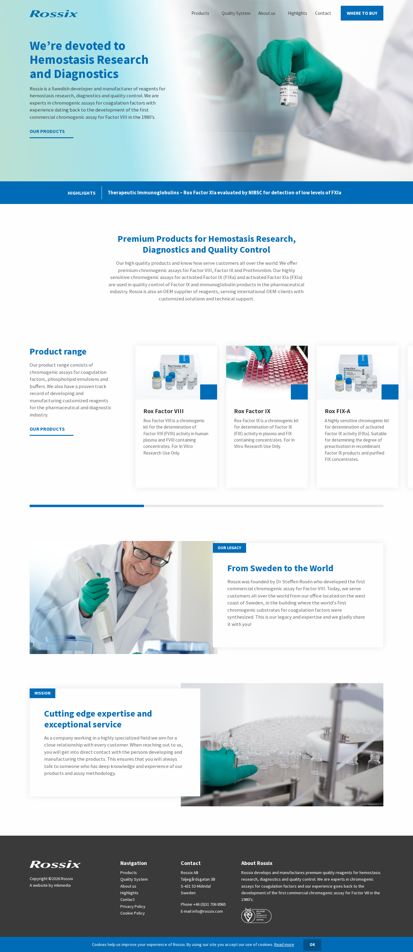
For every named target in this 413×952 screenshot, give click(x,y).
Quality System (134, 879)
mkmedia (62, 885)
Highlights (129, 892)
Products (128, 872)
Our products (47, 131)
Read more (284, 944)
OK (312, 944)
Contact (127, 899)
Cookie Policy (132, 913)
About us (128, 886)
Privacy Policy (132, 906)
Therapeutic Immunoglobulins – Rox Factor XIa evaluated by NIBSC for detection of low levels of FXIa (224, 192)
